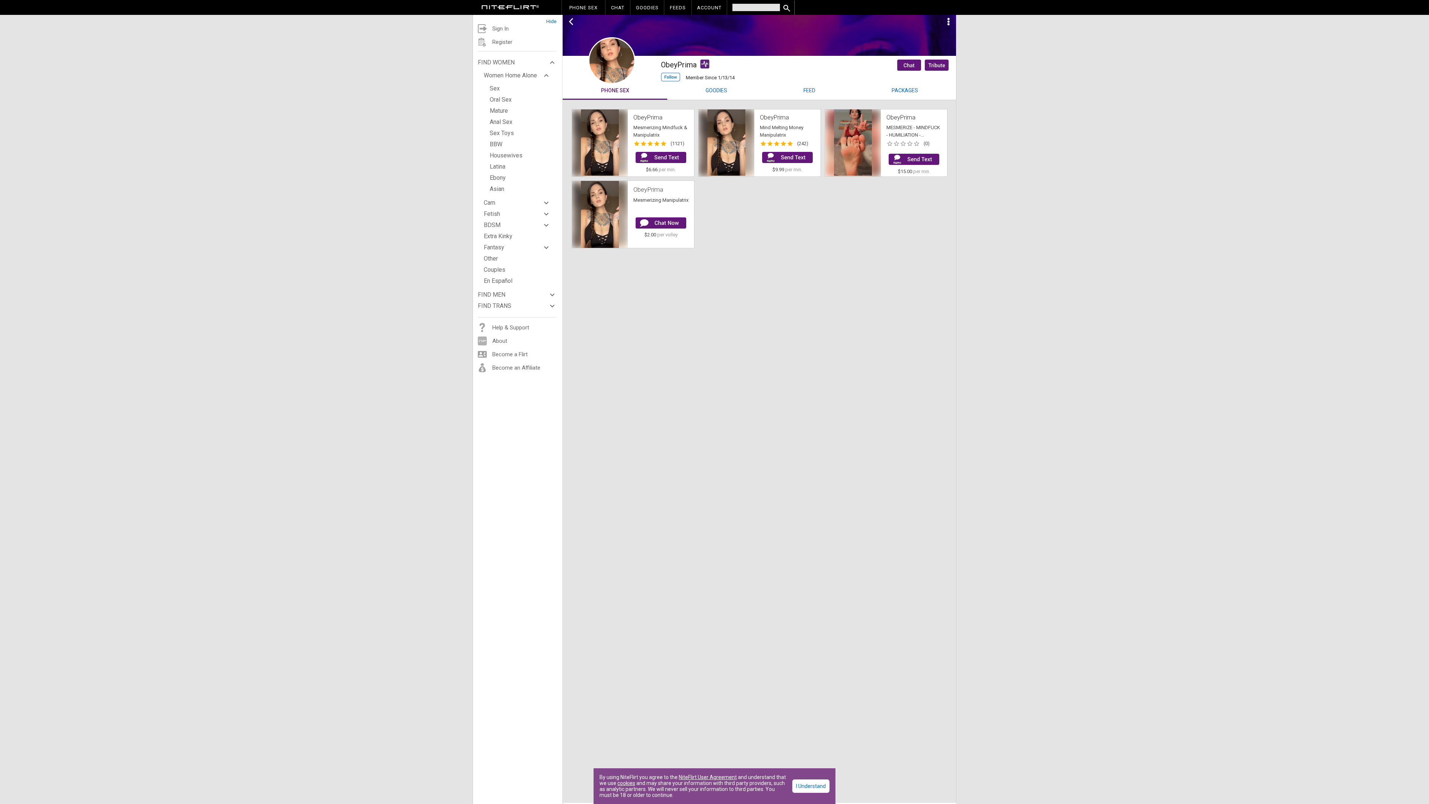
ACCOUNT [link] (709, 7)
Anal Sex (501, 121)
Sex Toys (502, 133)
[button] (517, 19)
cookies (626, 783)
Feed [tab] (809, 90)
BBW (496, 144)
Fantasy (494, 247)
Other (491, 258)
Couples (494, 269)
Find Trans (494, 305)
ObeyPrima (648, 189)
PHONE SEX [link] (583, 7)
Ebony (498, 177)
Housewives (506, 155)
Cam (489, 202)
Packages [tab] (905, 90)
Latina (497, 166)
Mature (499, 110)
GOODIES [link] (647, 7)
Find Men (491, 294)
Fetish (492, 213)
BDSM (492, 225)
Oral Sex (501, 99)
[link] (510, 8)
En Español (498, 280)
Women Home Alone (510, 75)
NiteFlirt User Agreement (708, 777)
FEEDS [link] (678, 7)
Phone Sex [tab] (615, 90)
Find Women (496, 62)
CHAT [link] (617, 7)
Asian (497, 188)
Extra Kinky (498, 236)
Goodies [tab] (716, 90)
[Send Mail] (661, 157)
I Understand (811, 786)
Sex (495, 88)
